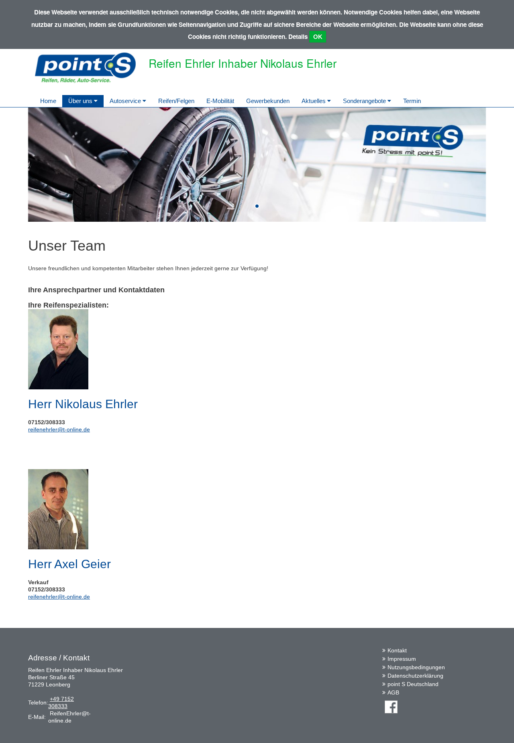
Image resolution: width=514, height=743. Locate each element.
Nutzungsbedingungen (416, 667)
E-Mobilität (220, 100)
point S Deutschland (413, 684)
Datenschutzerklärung (415, 675)
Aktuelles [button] (314, 100)
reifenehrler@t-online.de (59, 429)
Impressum (402, 659)
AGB (393, 692)
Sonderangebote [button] (365, 100)
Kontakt (397, 650)
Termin (412, 100)
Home (48, 100)
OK (317, 36)
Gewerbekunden (268, 100)
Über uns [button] (81, 100)
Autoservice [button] (126, 100)
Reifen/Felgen (176, 100)
